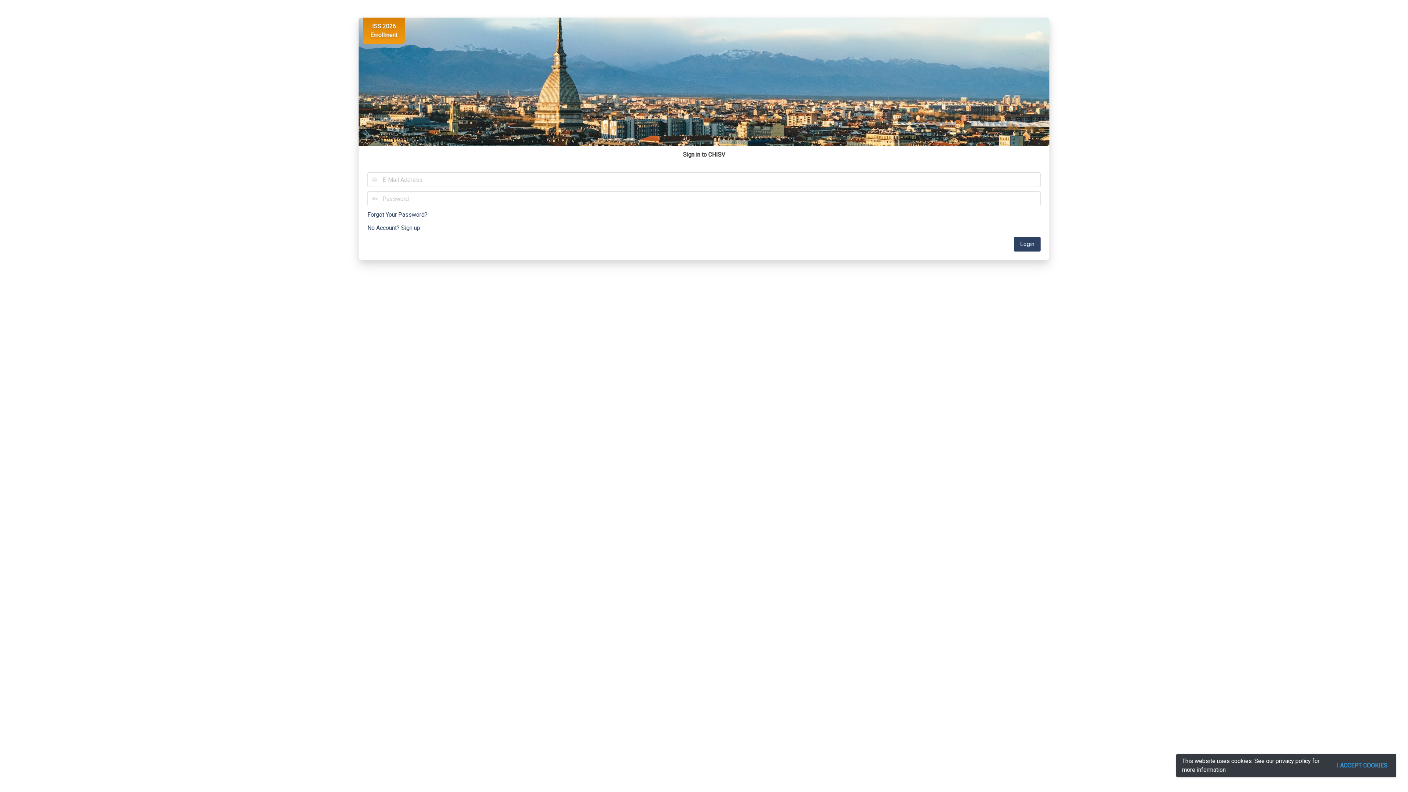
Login (1027, 244)
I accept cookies (1362, 765)
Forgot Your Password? (397, 214)
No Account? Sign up (393, 227)
